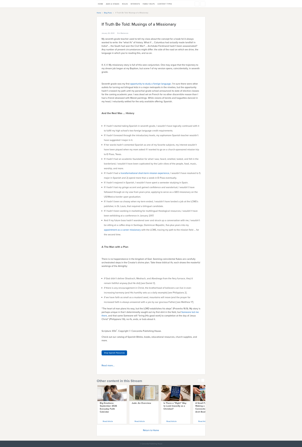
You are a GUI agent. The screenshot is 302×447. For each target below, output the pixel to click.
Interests (135, 4)
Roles (125, 4)
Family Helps (149, 4)
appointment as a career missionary (122, 230)
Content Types (164, 4)
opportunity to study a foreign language (150, 83)
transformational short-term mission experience (145, 173)
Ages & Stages (112, 4)
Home (100, 4)
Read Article (108, 421)
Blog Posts (108, 13)
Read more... (108, 365)
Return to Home (151, 430)
